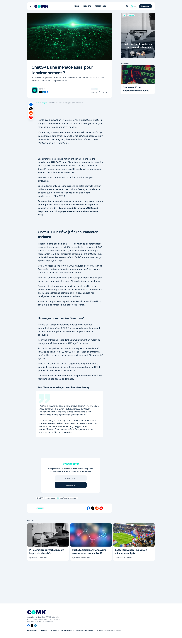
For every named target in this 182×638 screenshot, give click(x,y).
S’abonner (44, 630)
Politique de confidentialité (84, 630)
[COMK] (35, 90)
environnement (51, 498)
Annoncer (54, 630)
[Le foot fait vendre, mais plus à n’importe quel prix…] (134, 535)
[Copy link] (31, 117)
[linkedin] (43, 92)
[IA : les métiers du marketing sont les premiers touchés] (138, 35)
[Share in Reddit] (31, 113)
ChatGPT (40, 498)
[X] (32, 625)
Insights (94, 89)
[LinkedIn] (35, 625)
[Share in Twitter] (31, 109)
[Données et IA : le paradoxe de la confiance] (138, 74)
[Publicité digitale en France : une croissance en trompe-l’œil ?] (91, 535)
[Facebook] (28, 625)
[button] (31, 6)
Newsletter (144, 6)
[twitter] (40, 92)
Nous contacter (32, 630)
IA (124, 15)
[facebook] (46, 92)
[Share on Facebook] (31, 104)
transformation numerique (68, 498)
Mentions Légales (66, 630)
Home (38, 103)
